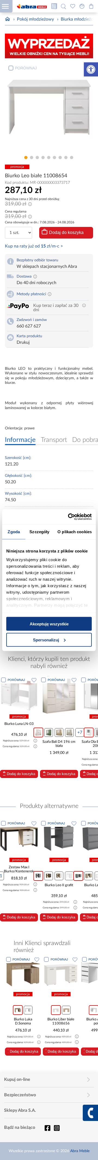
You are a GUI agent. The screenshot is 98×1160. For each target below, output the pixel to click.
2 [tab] (31, 157)
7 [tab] (60, 157)
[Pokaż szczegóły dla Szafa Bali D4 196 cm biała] (52, 695)
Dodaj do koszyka (66, 232)
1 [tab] (25, 157)
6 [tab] (54, 157)
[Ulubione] (73, 6)
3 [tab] (37, 157)
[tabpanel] (49, 107)
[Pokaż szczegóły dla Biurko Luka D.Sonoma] (23, 973)
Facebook (47, 1128)
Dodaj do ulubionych (27, 679)
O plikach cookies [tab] (74, 531)
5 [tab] (48, 157)
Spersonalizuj (46, 639)
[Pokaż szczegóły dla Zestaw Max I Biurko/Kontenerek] (19, 838)
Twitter (56, 1128)
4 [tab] (43, 157)
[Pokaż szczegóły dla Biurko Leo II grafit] (59, 838)
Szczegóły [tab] (39, 531)
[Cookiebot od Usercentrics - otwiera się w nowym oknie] (69, 516)
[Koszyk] (91, 6)
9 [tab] (71, 157)
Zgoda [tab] (14, 531)
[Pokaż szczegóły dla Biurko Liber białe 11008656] (61, 973)
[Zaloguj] (82, 6)
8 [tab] (66, 157)
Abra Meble (80, 1151)
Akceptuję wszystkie (49, 624)
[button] (91, 69)
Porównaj (26, 68)
